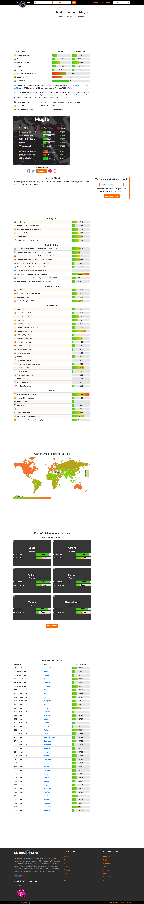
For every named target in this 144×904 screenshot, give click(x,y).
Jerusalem (107, 856)
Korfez (47, 792)
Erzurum (106, 880)
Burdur (47, 712)
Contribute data (111, 196)
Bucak (46, 723)
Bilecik (46, 766)
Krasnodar (107, 877)
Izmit (46, 796)
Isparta (47, 726)
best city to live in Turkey (77, 95)
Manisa (47, 715)
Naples (106, 860)
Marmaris (48, 668)
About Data (113, 903)
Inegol (46, 752)
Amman (106, 870)
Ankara (66, 860)
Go (74, 2)
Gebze (46, 781)
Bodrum (47, 679)
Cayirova (47, 785)
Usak (46, 719)
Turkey (70, 88)
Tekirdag (47, 810)
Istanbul (47, 807)
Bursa (46, 755)
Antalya (47, 730)
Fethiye (47, 686)
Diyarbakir (107, 863)
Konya (46, 774)
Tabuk (105, 867)
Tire (45, 690)
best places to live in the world (49, 95)
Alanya (47, 748)
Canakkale (48, 770)
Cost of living (98, 2)
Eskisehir (48, 759)
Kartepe (47, 788)
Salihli (46, 697)
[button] (28, 171)
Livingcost (81, 16)
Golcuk (47, 777)
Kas (45, 704)
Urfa (65, 877)
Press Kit (17, 885)
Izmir (46, 708)
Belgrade (106, 873)
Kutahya (47, 744)
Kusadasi (47, 693)
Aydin (46, 675)
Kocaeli (47, 803)
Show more (52, 626)
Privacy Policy (125, 903)
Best (108, 2)
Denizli (47, 682)
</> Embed (41, 171)
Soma (46, 734)
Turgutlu (47, 701)
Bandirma (48, 763)
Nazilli (46, 672)
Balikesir (47, 741)
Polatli (46, 799)
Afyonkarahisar (50, 737)
